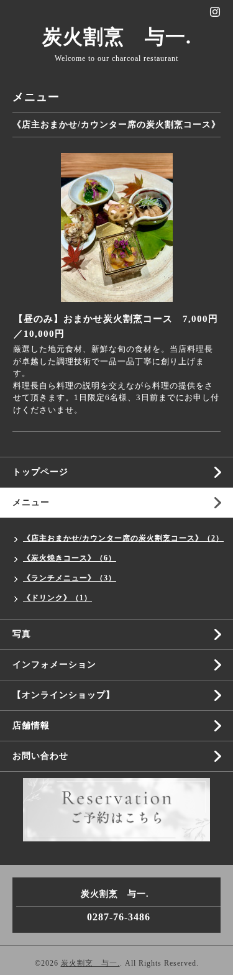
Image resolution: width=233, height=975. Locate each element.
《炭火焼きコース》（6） (69, 558)
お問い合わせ (40, 756)
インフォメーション (54, 664)
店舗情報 (31, 725)
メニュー (31, 502)
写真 (21, 634)
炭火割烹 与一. (116, 36)
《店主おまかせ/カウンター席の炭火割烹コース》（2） (123, 538)
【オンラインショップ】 (63, 695)
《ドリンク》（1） (57, 597)
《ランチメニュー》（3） (69, 578)
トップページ (40, 472)
